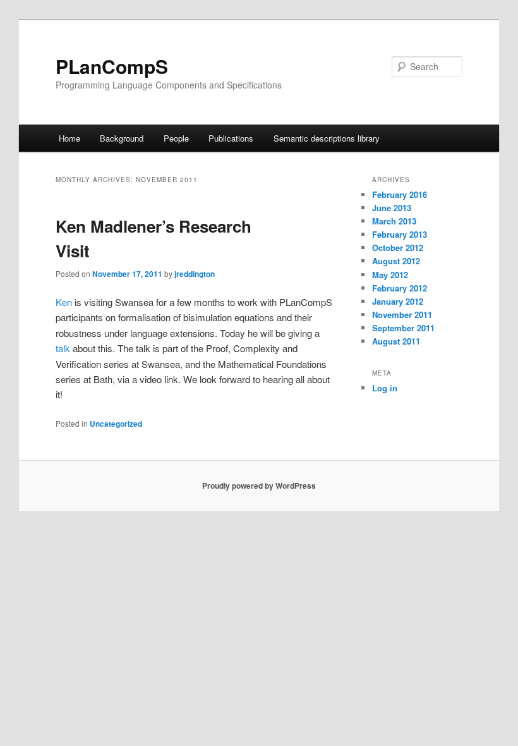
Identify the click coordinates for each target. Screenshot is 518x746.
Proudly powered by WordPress (259, 485)
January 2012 (397, 301)
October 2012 (397, 248)
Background (121, 138)
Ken (64, 302)
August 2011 (396, 341)
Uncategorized (116, 423)
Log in (384, 388)
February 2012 (399, 288)
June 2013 (391, 208)
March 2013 (394, 221)
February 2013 (399, 234)
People (176, 138)
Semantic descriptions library (327, 138)
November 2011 (402, 315)
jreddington (194, 273)
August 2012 (396, 261)
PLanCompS (112, 66)
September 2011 (403, 328)
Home (69, 138)
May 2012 (390, 275)
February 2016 (399, 194)
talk (63, 348)
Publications (230, 138)
